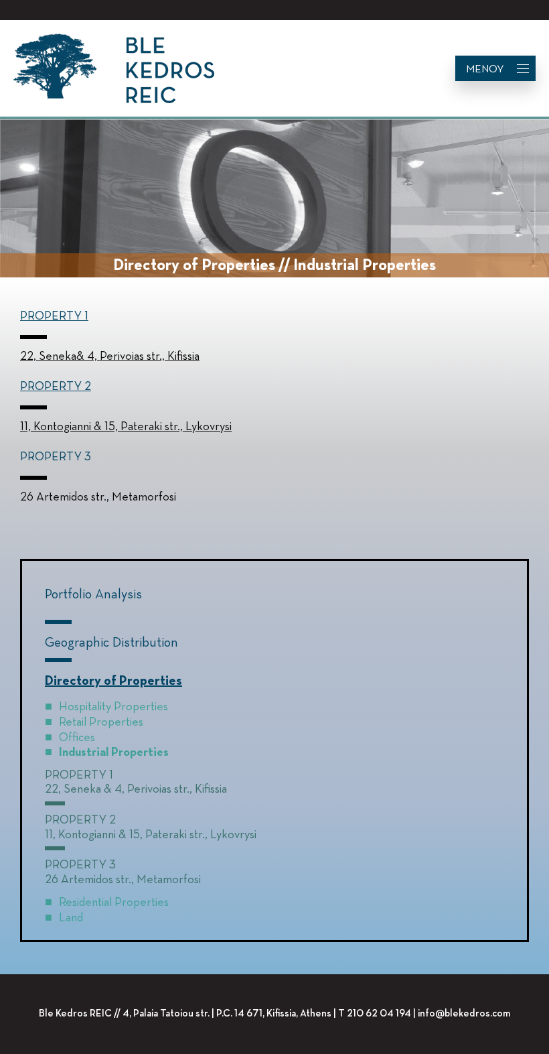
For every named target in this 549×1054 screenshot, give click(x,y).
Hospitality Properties (113, 707)
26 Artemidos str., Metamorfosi (123, 880)
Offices (77, 738)
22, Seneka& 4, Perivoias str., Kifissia (110, 356)
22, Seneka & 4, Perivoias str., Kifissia (136, 789)
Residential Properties (114, 903)
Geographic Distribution (111, 642)
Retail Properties (101, 722)
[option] (274, 199)
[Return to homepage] (113, 68)
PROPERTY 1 (54, 316)
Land (71, 918)
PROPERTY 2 (55, 387)
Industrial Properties (114, 752)
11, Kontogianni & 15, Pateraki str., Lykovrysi (150, 835)
